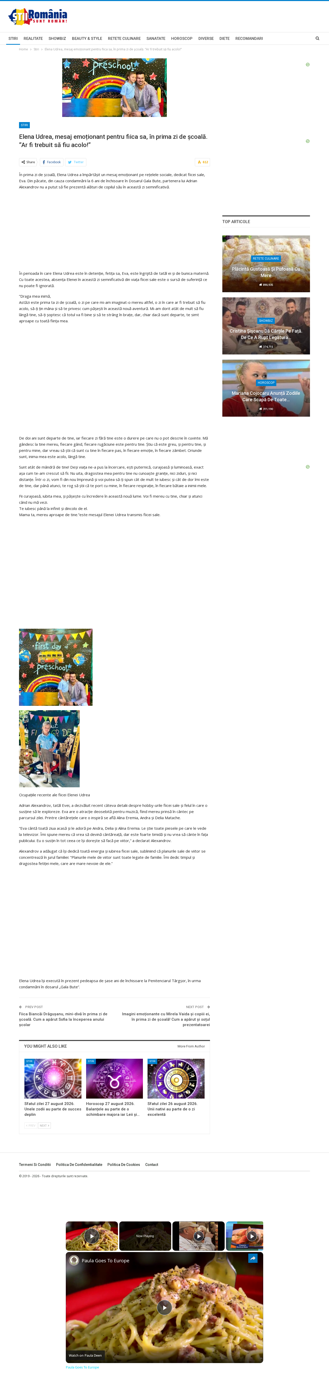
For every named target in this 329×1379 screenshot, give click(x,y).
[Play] (199, 1236)
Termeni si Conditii (35, 1165)
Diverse (206, 38)
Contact (151, 1165)
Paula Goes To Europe (105, 1260)
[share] (253, 1258)
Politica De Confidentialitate (79, 1165)
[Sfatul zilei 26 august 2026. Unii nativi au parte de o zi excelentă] (176, 1079)
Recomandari (249, 38)
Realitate (33, 38)
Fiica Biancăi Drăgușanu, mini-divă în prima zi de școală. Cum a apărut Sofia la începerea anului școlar (63, 1019)
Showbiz (57, 38)
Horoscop (182, 38)
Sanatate (156, 38)
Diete (225, 38)
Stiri (13, 38)
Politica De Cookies (123, 1165)
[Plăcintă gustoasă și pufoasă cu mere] (266, 264)
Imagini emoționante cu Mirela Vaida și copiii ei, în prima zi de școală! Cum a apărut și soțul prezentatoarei (166, 1019)
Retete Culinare (124, 38)
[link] (74, 1260)
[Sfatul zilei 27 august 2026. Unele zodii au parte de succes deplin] (52, 1079)
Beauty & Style (87, 38)
